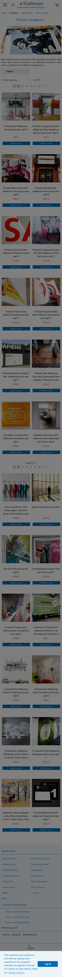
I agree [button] (47, 964)
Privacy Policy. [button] (16, 972)
